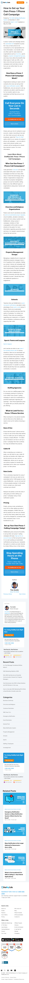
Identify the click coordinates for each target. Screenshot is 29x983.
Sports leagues (8, 344)
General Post (6, 724)
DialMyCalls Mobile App (6, 923)
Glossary (16, 925)
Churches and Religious (9, 704)
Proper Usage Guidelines (7, 979)
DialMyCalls (7, 613)
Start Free (20, 2)
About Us (3, 908)
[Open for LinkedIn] (8, 970)
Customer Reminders (8, 708)
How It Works (4, 914)
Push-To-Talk (19, 137)
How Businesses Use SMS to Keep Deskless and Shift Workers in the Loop (14, 684)
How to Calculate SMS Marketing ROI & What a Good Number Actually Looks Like (14, 690)
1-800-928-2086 (9, 643)
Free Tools (3, 933)
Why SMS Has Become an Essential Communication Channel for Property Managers (12, 677)
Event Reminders (7, 720)
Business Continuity (8, 700)
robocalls (15, 169)
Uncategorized (7, 747)
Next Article (22, 594)
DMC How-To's (7, 712)
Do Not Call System (18, 927)
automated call (9, 43)
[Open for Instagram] (15, 970)
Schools (5, 735)
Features (3, 912)
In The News (4, 925)
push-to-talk (16, 307)
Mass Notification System (9, 728)
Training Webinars (5, 929)
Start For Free (9, 635)
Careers (3, 931)
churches (18, 54)
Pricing (3, 916)
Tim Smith (11, 18)
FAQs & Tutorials (18, 912)
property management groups (17, 56)
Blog (15, 910)
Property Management (8, 732)
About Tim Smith (14, 592)
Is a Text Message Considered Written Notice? (12, 666)
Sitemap (16, 931)
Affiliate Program (18, 923)
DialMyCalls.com (5, 974)
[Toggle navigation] (27, 2)
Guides (3, 910)
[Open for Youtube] (11, 970)
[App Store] (6, 939)
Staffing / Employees (8, 743)
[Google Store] (17, 939)
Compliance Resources (19, 979)
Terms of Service (5, 977)
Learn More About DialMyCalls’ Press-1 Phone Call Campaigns (14, 156)
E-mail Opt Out (17, 929)
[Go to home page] (5, 2)
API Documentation (18, 914)
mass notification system (13, 86)
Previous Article (8, 594)
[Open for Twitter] (4, 970)
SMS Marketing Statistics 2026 (11, 671)
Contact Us (17, 916)
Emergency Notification (9, 716)
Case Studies (4, 927)
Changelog (16, 933)
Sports (4, 739)
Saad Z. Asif (14, 22)
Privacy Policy (13, 977)
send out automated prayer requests (15, 215)
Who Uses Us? (17, 908)
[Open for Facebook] (1, 970)
